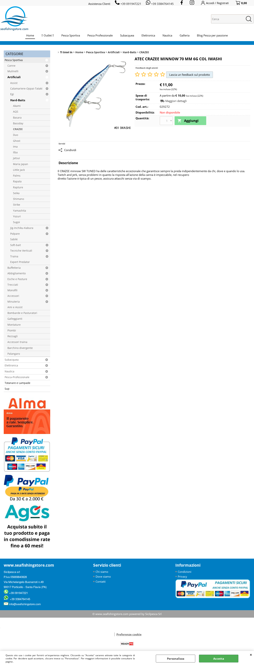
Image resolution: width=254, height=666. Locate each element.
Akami (17, 106)
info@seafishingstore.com (24, 604)
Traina (14, 256)
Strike (16, 204)
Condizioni (184, 572)
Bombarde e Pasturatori (22, 313)
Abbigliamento (16, 273)
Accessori (13, 296)
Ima (15, 146)
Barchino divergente (20, 348)
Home (30, 35)
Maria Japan (20, 164)
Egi (12, 94)
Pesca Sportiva (70, 35)
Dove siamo (103, 576)
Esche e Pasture (17, 279)
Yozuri (17, 216)
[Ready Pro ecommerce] (127, 643)
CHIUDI (251, 655)
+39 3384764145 (19, 599)
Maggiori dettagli (176, 101)
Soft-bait (15, 245)
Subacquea (127, 35)
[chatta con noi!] (112, 634)
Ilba (15, 152)
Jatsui (16, 158)
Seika (16, 193)
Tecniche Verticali (21, 250)
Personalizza (175, 658)
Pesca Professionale (100, 35)
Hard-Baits (17, 100)
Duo (15, 135)
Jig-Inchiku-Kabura (21, 228)
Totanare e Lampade (17, 383)
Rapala (17, 181)
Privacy (182, 576)
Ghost (16, 141)
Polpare (15, 233)
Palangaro (13, 353)
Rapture (18, 187)
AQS (15, 111)
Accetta (218, 658)
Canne (11, 65)
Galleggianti (14, 318)
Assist (13, 83)
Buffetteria (14, 267)
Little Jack (19, 170)
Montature (14, 324)
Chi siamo (102, 572)
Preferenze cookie (129, 634)
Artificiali (14, 77)
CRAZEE (18, 129)
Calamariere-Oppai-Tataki (26, 88)
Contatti (101, 581)
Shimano (18, 199)
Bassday (18, 123)
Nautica (167, 35)
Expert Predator (20, 262)
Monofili (12, 290)
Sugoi (16, 222)
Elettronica (148, 35)
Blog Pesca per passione (212, 35)
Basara (17, 117)
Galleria (184, 35)
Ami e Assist (14, 307)
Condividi (70, 150)
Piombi (11, 330)
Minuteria (13, 301)
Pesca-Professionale (17, 377)
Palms (16, 175)
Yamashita (19, 210)
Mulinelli (12, 71)
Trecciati (12, 284)
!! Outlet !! (47, 35)
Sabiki (14, 239)
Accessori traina (17, 342)
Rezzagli (12, 336)
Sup (7, 388)
